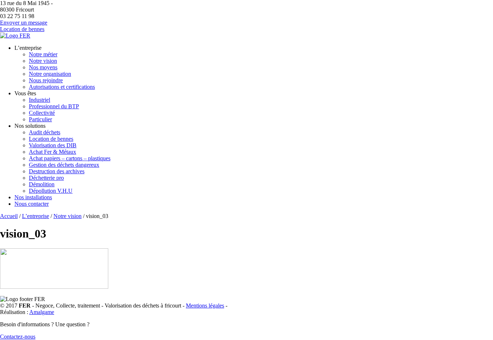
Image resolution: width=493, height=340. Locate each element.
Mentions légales (205, 305)
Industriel (39, 100)
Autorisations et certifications (62, 87)
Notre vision (43, 61)
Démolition (41, 184)
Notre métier (43, 54)
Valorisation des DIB (53, 145)
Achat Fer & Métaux (52, 152)
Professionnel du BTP (54, 106)
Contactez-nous (17, 337)
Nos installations (33, 197)
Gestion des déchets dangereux (64, 165)
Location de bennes (22, 29)
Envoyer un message (23, 22)
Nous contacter (31, 204)
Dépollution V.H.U (51, 191)
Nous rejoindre (46, 80)
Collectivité (42, 113)
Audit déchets (44, 132)
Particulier (40, 119)
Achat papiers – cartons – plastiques (69, 158)
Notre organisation (50, 74)
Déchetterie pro (46, 178)
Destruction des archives (56, 171)
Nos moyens (43, 67)
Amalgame (41, 312)
